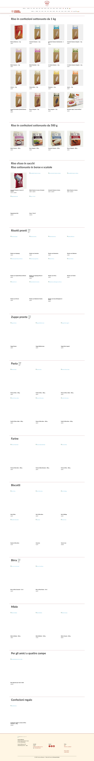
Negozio (28, 8)
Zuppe (37, 8)
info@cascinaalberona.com (38, 746)
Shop (63, 8)
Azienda (24, 8)
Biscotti (45, 8)
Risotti (34, 8)
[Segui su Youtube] (54, 746)
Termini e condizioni (67, 746)
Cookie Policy (66, 752)
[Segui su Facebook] (49, 746)
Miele (51, 8)
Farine (42, 8)
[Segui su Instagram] (52, 746)
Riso (31, 8)
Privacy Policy (66, 750)
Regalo (54, 8)
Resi (65, 745)
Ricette (57, 8)
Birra (48, 8)
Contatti (60, 8)
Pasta (39, 8)
